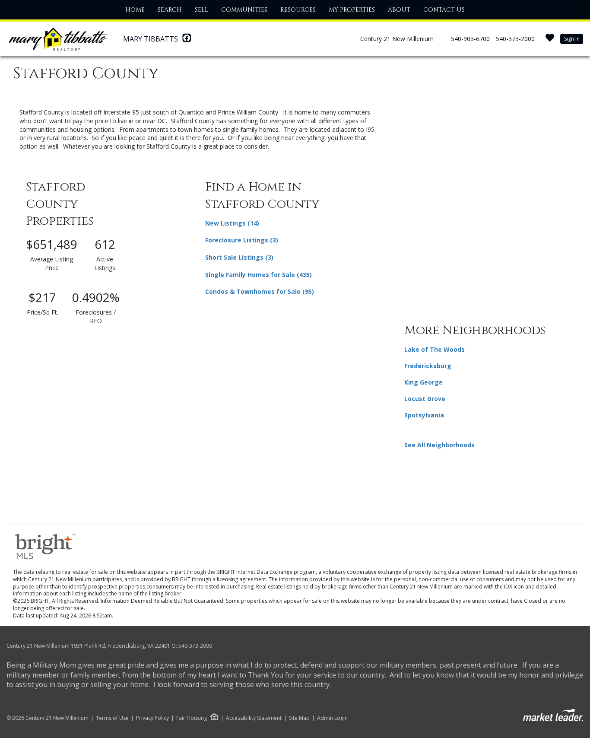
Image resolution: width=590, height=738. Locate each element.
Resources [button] (298, 10)
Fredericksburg (427, 366)
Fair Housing (191, 718)
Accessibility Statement (254, 718)
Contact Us (444, 10)
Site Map (299, 718)
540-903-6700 (470, 39)
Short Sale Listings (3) (239, 257)
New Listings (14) (232, 223)
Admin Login (332, 718)
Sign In (572, 38)
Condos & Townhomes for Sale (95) (259, 291)
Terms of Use (112, 718)
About (399, 10)
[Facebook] (186, 40)
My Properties (352, 10)
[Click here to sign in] (550, 40)
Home (135, 10)
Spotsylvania (424, 415)
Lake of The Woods (434, 349)
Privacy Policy (152, 718)
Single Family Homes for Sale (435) (258, 274)
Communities (244, 10)
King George (423, 382)
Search (170, 10)
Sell (201, 10)
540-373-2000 (515, 39)
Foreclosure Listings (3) (241, 240)
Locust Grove (424, 398)
